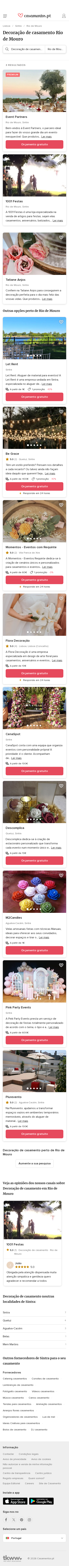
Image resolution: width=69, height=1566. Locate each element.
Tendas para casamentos (17, 1404)
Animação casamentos (49, 1404)
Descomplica (15, 828)
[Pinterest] (21, 1520)
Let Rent (12, 364)
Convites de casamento (45, 1378)
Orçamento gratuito (34, 144)
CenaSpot (13, 734)
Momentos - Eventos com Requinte (31, 547)
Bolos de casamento (14, 1429)
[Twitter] (14, 1520)
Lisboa (7, 25)
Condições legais (29, 1454)
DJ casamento (39, 1429)
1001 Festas (14, 201)
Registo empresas (13, 1478)
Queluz (7, 1320)
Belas (6, 1336)
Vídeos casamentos (43, 1391)
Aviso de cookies (41, 1459)
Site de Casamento (50, 1483)
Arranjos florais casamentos (18, 1410)
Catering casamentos (15, 1378)
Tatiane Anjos (15, 280)
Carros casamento (39, 1397)
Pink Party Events (18, 1007)
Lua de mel (48, 1416)
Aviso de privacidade (14, 1459)
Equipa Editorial (11, 1483)
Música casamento (13, 1397)
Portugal (16, 1538)
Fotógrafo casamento (15, 1391)
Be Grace (12, 454)
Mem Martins (10, 1344)
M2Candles (14, 918)
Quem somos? (36, 1478)
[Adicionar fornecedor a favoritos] (61, 74)
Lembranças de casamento (18, 1385)
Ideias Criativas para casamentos (21, 1423)
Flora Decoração (18, 641)
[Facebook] (6, 1520)
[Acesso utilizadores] (64, 16)
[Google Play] (41, 1503)
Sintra (18, 25)
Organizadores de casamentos (20, 1416)
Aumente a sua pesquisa (35, 1163)
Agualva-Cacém (12, 1328)
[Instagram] (29, 1520)
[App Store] (15, 1503)
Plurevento (14, 1097)
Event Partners (16, 117)
